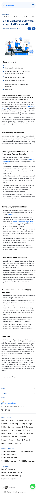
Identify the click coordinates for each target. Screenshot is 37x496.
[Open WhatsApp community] (32, 486)
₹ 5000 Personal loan (8, 455)
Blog (7, 14)
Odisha (27, 430)
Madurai (12, 440)
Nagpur (4, 440)
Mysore (4, 430)
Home (3, 14)
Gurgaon (11, 427)
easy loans (11, 214)
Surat (9, 433)
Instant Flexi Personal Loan (10, 472)
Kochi (19, 440)
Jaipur (26, 440)
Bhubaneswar (28, 427)
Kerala (10, 443)
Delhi (11, 421)
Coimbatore (5, 437)
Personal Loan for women (10, 476)
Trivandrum (18, 433)
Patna (11, 430)
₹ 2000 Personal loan (25, 451)
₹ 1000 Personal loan (8, 451)
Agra (30, 424)
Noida (3, 427)
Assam (19, 427)
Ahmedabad (28, 433)
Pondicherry (14, 424)
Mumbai (4, 421)
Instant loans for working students (23, 222)
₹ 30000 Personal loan (9, 461)
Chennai (4, 424)
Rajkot (14, 437)
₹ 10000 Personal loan (9, 458)
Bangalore (19, 421)
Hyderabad (29, 421)
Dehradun (19, 430)
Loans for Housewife (8, 479)
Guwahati (22, 437)
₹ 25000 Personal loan (27, 461)
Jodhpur (23, 424)
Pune (3, 433)
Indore (3, 443)
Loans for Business (8, 469)
